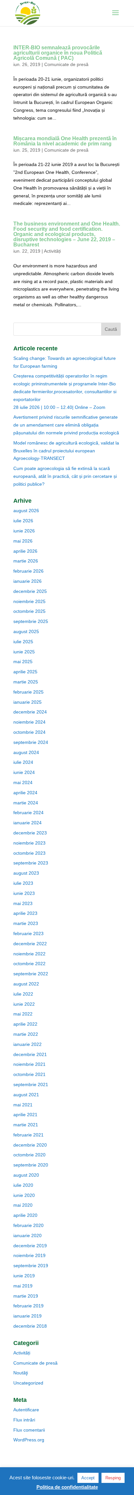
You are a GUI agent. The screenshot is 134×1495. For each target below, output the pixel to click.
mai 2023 (23, 903)
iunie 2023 (24, 893)
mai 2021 (23, 1104)
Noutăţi (20, 1372)
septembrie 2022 (30, 973)
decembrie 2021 (30, 1054)
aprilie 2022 (25, 1024)
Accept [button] (88, 1477)
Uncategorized (28, 1383)
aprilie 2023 (25, 913)
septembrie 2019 (30, 1265)
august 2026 (26, 510)
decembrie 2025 (30, 591)
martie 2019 (25, 1296)
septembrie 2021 (30, 1084)
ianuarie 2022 (27, 1044)
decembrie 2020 (30, 1145)
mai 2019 (23, 1285)
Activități (52, 251)
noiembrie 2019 (29, 1255)
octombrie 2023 (29, 853)
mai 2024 (23, 782)
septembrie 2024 (30, 742)
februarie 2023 (28, 933)
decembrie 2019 (30, 1245)
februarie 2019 (28, 1305)
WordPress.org (28, 1439)
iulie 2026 (23, 520)
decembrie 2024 (30, 711)
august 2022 (26, 983)
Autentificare (26, 1409)
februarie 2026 (28, 571)
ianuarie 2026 (27, 581)
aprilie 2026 (25, 551)
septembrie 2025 (30, 621)
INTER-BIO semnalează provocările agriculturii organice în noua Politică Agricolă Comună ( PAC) (57, 53)
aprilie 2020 (25, 1215)
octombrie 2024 (29, 732)
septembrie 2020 (30, 1164)
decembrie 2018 (30, 1326)
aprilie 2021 (25, 1114)
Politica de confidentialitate (67, 1487)
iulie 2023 (23, 883)
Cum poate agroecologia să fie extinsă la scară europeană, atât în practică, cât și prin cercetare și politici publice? (65, 476)
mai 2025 (23, 661)
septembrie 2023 (30, 862)
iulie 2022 (23, 994)
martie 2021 (25, 1124)
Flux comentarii (29, 1430)
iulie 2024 (23, 762)
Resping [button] (113, 1477)
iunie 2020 (24, 1195)
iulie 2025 (23, 641)
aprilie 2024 (25, 792)
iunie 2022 (24, 1004)
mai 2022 (23, 1013)
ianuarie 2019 (27, 1316)
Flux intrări (24, 1419)
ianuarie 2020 (27, 1235)
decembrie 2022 (30, 943)
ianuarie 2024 (27, 822)
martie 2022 (25, 1034)
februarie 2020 (28, 1225)
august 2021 (26, 1094)
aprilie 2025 (25, 671)
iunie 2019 (24, 1275)
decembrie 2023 (30, 832)
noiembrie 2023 (29, 843)
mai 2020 (23, 1205)
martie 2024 (25, 802)
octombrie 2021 (29, 1074)
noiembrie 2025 (29, 601)
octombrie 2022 (29, 963)
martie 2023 (25, 923)
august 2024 (26, 752)
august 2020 (26, 1175)
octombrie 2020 (29, 1154)
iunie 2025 (24, 651)
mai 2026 (23, 541)
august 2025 (26, 631)
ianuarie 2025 (27, 702)
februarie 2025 (28, 692)
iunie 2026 (24, 530)
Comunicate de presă (66, 64)
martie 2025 (25, 681)
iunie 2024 (24, 772)
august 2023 (26, 873)
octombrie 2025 (29, 611)
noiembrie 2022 (29, 953)
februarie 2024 (28, 812)
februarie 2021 (28, 1134)
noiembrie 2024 (29, 722)
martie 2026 (25, 560)
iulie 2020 (23, 1185)
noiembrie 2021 (29, 1064)
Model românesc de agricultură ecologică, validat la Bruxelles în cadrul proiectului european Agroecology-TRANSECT (66, 450)
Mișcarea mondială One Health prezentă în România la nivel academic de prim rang (65, 141)
